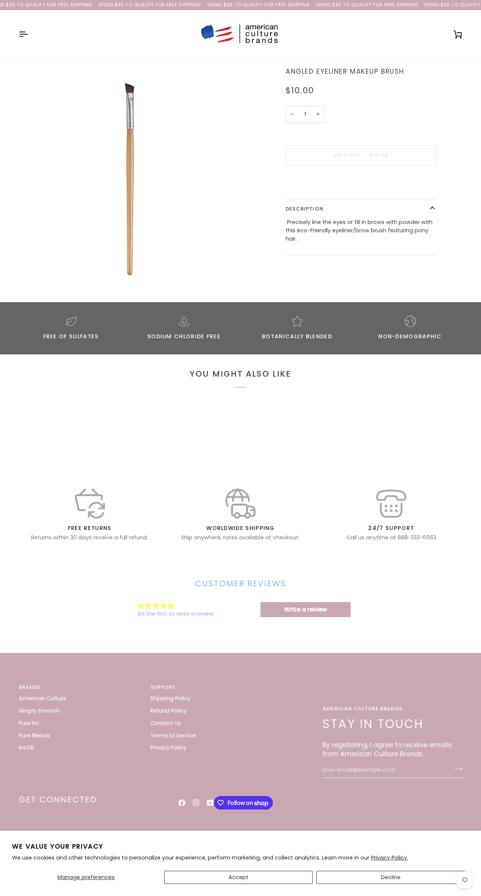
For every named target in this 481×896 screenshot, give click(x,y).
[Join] (456, 769)
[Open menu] (30, 34)
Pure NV (29, 723)
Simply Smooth (39, 710)
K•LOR (26, 747)
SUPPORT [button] (163, 687)
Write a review (305, 609)
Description (305, 208)
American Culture (42, 698)
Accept (238, 877)
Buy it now (361, 181)
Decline (391, 877)
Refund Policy (168, 710)
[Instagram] (196, 802)
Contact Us (165, 723)
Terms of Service (173, 735)
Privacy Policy (168, 747)
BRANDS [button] (30, 687)
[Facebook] (181, 802)
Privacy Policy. (389, 857)
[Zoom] (129, 178)
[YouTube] (210, 802)
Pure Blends (34, 735)
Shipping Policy (170, 698)
